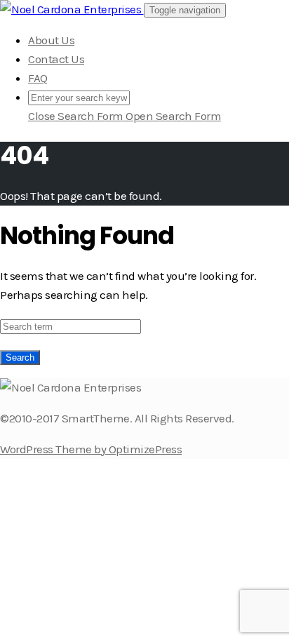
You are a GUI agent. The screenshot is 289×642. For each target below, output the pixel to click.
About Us (51, 40)
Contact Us (56, 59)
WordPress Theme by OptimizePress (91, 449)
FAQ (38, 78)
